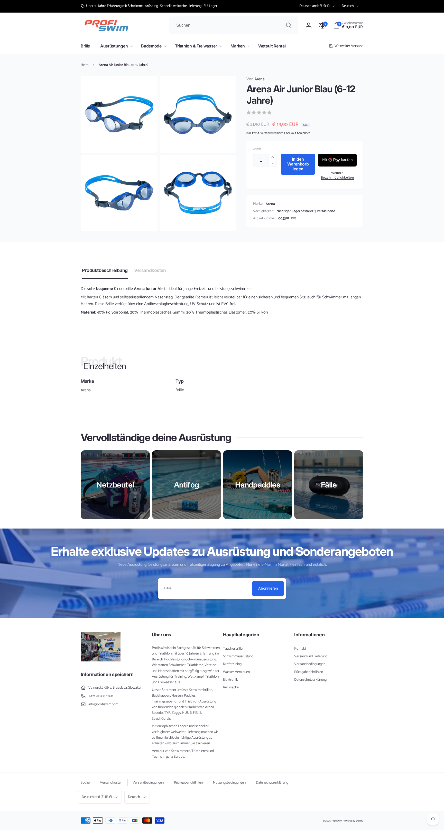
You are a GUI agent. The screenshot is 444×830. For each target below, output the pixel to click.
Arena (255, 79)
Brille (179, 390)
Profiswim (337, 821)
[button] (348, 25)
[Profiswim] (101, 660)
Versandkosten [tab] (150, 270)
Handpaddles (257, 484)
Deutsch (348, 6)
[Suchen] (289, 25)
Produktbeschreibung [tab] (105, 270)
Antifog (186, 484)
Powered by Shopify (353, 821)
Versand (265, 133)
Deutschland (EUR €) (314, 6)
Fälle (329, 484)
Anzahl (257, 149)
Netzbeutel (115, 484)
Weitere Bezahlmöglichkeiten (337, 175)
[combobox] (233, 25)
